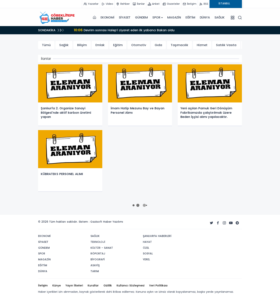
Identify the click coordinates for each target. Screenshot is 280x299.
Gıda (158, 45)
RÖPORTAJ (97, 253)
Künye (56, 285)
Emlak (100, 45)
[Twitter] (211, 223)
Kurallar (93, 285)
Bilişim (82, 45)
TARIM (94, 271)
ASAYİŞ (95, 265)
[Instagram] (224, 223)
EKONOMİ (107, 17)
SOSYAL (148, 253)
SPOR (156, 17)
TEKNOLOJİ (97, 242)
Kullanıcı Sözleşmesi (130, 285)
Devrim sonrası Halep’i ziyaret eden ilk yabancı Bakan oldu (107, 30)
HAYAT (147, 242)
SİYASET (125, 17)
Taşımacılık (179, 45)
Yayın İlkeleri (74, 285)
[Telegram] (237, 223)
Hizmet (202, 45)
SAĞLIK (219, 17)
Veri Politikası (158, 285)
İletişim (43, 285)
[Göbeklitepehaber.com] (57, 17)
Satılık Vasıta (226, 45)
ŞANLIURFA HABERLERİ (157, 236)
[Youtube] (231, 223)
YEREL (146, 259)
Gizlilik (107, 285)
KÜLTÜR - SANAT (101, 248)
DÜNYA (205, 17)
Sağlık (64, 45)
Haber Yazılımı (113, 222)
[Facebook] (218, 223)
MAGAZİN (174, 17)
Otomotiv (138, 45)
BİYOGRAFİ (97, 259)
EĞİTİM (190, 17)
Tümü (46, 45)
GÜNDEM (141, 17)
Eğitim (118, 45)
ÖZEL (146, 248)
